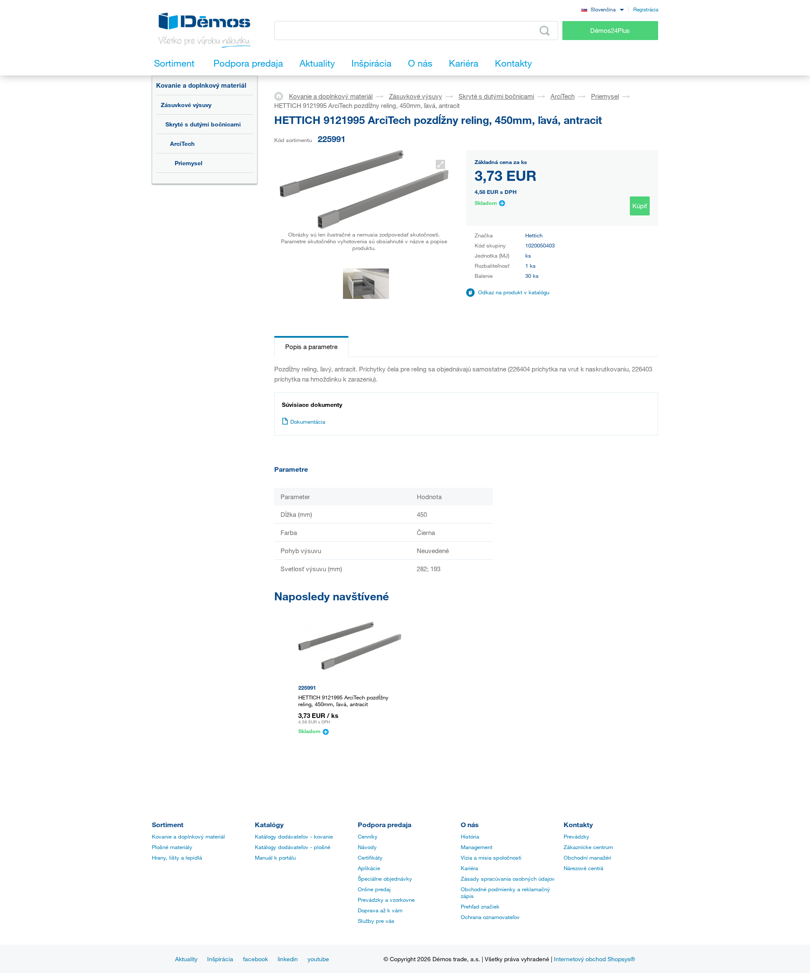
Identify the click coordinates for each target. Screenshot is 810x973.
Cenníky (368, 836)
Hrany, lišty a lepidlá (177, 857)
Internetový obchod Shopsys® (594, 958)
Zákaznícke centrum (588, 847)
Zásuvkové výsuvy (186, 104)
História (470, 836)
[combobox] (602, 9)
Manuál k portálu (275, 857)
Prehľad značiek (480, 906)
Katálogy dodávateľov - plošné (292, 847)
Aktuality (186, 958)
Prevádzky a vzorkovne (386, 899)
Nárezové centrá (583, 868)
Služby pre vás (376, 920)
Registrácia (645, 9)
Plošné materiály (172, 847)
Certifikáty (370, 857)
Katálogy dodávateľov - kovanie (294, 836)
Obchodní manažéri (587, 857)
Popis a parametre (311, 346)
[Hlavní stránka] (281, 95)
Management (476, 847)
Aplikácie (369, 868)
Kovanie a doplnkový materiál (201, 85)
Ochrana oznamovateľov (490, 917)
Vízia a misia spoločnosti (491, 857)
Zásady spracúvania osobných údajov (508, 878)
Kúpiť (639, 206)
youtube (318, 958)
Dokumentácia (307, 421)
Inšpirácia (220, 958)
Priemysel (188, 163)
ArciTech (182, 143)
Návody (367, 847)
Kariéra (469, 868)
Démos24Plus (610, 30)
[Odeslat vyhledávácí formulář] (544, 31)
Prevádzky (576, 836)
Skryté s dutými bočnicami (203, 124)
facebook (255, 958)
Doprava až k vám (380, 910)
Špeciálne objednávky (385, 878)
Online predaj (374, 889)
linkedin (288, 958)
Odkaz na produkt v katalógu (513, 292)
